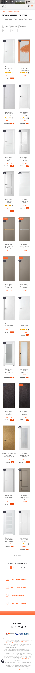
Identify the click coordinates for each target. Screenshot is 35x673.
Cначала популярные (8, 19)
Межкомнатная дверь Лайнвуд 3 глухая (8, 412)
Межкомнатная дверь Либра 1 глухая (24, 539)
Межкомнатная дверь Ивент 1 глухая (8, 113)
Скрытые (6, 31)
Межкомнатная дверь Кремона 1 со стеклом (8, 370)
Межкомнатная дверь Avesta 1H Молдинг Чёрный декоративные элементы (8, 286)
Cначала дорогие (28, 19)
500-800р (23, 27)
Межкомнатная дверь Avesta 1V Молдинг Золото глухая (24, 286)
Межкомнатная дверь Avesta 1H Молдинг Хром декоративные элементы (24, 246)
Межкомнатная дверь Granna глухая (8, 325)
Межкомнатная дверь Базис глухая (24, 325)
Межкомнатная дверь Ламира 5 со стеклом (8, 539)
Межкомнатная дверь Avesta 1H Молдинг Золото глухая (8, 246)
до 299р (6, 27)
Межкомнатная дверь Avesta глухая (8, 68)
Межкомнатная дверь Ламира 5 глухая (24, 497)
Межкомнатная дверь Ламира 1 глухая (8, 497)
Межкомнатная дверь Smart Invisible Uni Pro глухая (24, 68)
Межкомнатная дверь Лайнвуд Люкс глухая (24, 412)
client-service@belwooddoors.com (13, 643)
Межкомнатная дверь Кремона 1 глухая (24, 113)
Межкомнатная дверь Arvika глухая (24, 201)
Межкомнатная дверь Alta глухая (8, 201)
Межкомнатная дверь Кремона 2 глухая (8, 159)
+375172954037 (17, 669)
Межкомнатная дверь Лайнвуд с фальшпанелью (9, 455)
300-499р (14, 27)
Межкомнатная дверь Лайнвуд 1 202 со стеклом (24, 370)
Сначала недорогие (19, 19)
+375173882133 (25, 659)
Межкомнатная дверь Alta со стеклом (24, 159)
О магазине (17, 623)
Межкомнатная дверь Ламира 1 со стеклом (24, 455)
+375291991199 (24, 641)
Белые (14, 31)
